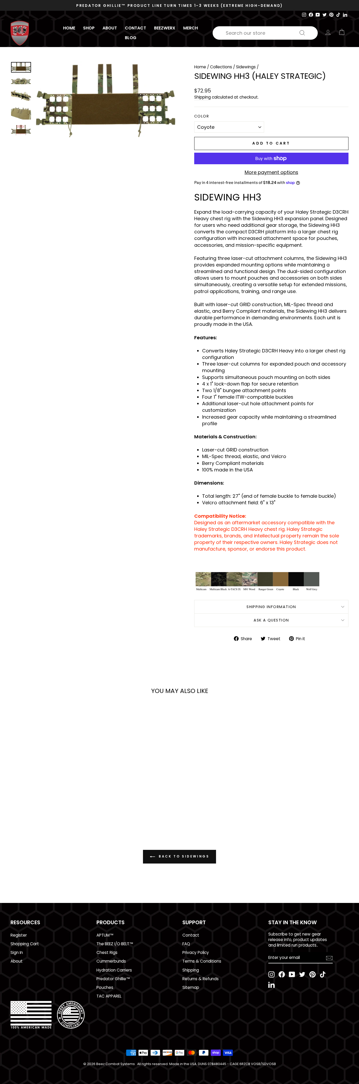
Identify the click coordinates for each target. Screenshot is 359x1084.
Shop (89, 28)
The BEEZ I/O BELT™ (114, 944)
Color (201, 116)
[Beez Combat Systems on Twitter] (302, 974)
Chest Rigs (106, 952)
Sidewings (246, 67)
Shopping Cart (25, 944)
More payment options (271, 172)
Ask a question (271, 620)
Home (69, 28)
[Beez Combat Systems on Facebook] (282, 974)
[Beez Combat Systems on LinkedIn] (271, 985)
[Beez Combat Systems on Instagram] (271, 974)
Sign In (17, 952)
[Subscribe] (329, 957)
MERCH (190, 28)
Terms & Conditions (201, 961)
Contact (135, 28)
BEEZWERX (164, 28)
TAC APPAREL (108, 996)
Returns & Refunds (200, 979)
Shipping (202, 97)
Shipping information (271, 606)
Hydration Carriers (114, 970)
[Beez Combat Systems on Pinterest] (312, 974)
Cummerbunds (111, 961)
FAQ (186, 944)
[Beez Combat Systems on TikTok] (323, 974)
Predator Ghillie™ (113, 979)
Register (19, 935)
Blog (130, 38)
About (109, 28)
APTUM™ (105, 935)
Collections (221, 67)
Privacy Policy (195, 952)
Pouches (104, 987)
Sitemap (190, 987)
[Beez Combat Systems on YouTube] (292, 974)
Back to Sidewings (183, 856)
